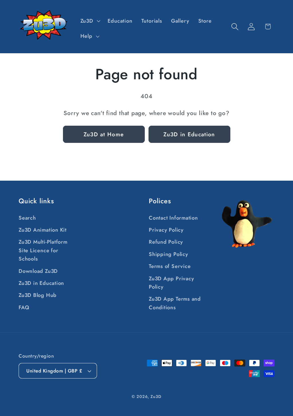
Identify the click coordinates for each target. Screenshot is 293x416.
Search (27, 218)
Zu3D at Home (104, 134)
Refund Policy (166, 242)
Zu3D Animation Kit (43, 230)
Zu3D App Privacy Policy (171, 283)
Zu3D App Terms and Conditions (175, 303)
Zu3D (156, 396)
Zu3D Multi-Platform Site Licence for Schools (43, 250)
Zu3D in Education (189, 134)
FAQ (24, 307)
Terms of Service (170, 266)
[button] (89, 21)
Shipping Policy (168, 254)
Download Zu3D (38, 271)
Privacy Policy (166, 230)
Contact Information (173, 218)
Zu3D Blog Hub (38, 295)
